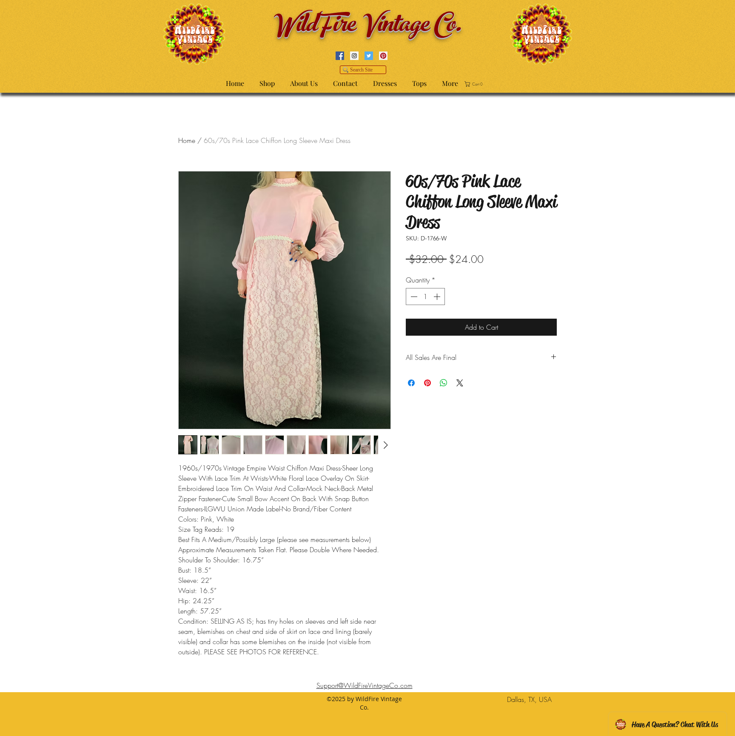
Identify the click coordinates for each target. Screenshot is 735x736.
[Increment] (438, 296)
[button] (474, 84)
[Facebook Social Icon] (340, 55)
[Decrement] (413, 296)
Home (186, 140)
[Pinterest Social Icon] (383, 55)
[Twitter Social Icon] (369, 55)
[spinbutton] (425, 296)
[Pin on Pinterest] (427, 383)
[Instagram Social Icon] (354, 55)
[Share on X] (460, 383)
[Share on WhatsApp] (444, 383)
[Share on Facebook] (411, 383)
